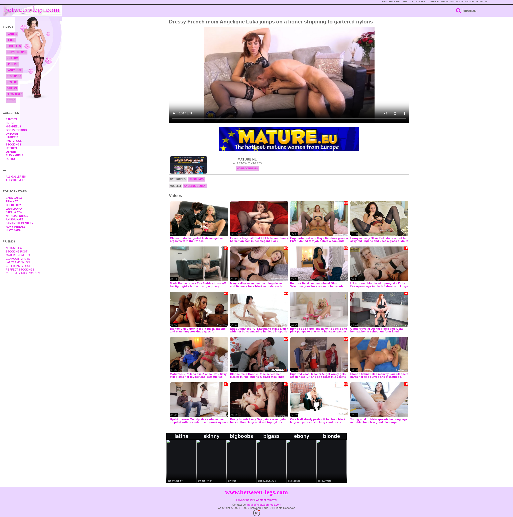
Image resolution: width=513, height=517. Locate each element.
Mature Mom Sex (18, 255)
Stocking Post (16, 251)
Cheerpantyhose (18, 266)
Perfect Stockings (20, 269)
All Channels (15, 180)
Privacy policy (244, 499)
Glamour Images (18, 258)
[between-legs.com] (32, 10)
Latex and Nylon (18, 262)
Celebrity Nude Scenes (23, 273)
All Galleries (16, 176)
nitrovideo (14, 247)
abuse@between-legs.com (264, 504)
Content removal (266, 499)
